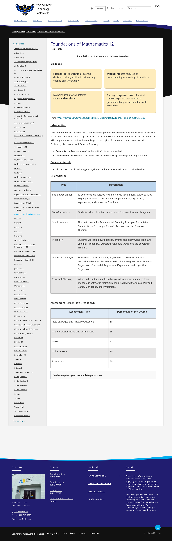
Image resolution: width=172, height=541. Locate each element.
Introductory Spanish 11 (24, 260)
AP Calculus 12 (20, 66)
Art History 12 (19, 90)
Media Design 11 (21, 303)
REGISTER (127, 20)
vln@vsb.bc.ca (25, 519)
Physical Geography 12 (23, 333)
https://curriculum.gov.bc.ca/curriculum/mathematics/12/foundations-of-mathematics (101, 117)
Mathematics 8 (20, 294)
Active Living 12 (20, 57)
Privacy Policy (53, 533)
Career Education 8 (22, 107)
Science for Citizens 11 (23, 372)
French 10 (18, 227)
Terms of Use (69, 533)
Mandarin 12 (19, 290)
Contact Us (91, 20)
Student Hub (55, 20)
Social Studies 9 (20, 389)
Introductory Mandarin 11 (24, 255)
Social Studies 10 (21, 381)
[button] (40, 43)
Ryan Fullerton (57, 474)
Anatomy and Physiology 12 (25, 61)
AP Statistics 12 (20, 86)
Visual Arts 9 (19, 407)
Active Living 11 (20, 53)
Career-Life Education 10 (24, 123)
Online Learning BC (97, 475)
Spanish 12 (18, 398)
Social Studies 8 (20, 385)
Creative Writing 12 (22, 151)
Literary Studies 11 (21, 281)
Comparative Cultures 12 (24, 142)
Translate (110, 8)
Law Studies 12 (20, 273)
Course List (18, 43)
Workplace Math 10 (22, 411)
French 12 (18, 236)
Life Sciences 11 (20, 277)
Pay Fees (100, 8)
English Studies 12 (21, 185)
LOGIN (106, 20)
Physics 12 (18, 342)
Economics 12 (19, 155)
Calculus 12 (19, 103)
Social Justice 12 (20, 376)
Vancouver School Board (99, 483)
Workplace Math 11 (22, 415)
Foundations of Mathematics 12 (27, 214)
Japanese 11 (19, 264)
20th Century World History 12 (26, 48)
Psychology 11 (20, 355)
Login (121, 8)
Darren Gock (56, 490)
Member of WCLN (96, 491)
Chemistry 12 (19, 131)
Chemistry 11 (19, 127)
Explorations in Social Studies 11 (27, 194)
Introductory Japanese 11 (24, 251)
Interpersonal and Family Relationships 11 (24, 245)
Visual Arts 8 (19, 402)
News (116, 20)
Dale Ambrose (57, 482)
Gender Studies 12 (22, 240)
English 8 (18, 168)
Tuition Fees (19, 421)
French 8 (17, 218)
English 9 (18, 173)
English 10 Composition (23, 160)
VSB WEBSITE (142, 20)
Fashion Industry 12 (22, 199)
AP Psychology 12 (21, 81)
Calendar (73, 20)
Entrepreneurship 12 (22, 190)
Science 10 (18, 359)
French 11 (18, 231)
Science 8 (18, 363)
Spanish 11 (18, 394)
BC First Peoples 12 (22, 94)
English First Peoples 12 (23, 181)
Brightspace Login (96, 499)
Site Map (82, 533)
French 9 (17, 223)
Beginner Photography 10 (24, 98)
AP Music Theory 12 (22, 77)
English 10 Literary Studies (25, 164)
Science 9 (18, 368)
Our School (20, 20)
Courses (37, 20)
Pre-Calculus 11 (20, 346)
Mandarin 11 (19, 286)
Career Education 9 (22, 111)
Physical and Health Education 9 (27, 329)
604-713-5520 (25, 515)
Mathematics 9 (20, 299)
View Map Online (21, 511)
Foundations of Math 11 (24, 203)
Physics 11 (18, 337)
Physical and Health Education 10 (27, 320)
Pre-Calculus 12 (20, 351)
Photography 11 (20, 316)
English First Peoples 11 (23, 177)
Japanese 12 (19, 268)
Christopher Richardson (61, 498)
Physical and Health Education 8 (27, 325)
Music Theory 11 (21, 312)
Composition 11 (20, 147)
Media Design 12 (21, 307)
